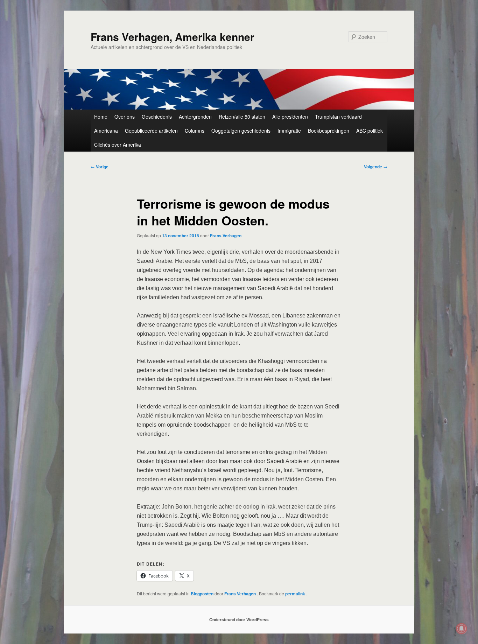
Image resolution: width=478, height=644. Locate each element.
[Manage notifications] (461, 628)
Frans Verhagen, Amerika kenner (172, 36)
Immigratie (289, 130)
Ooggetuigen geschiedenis (240, 130)
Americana (106, 130)
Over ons (124, 116)
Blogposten (202, 593)
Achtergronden (195, 116)
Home (100, 116)
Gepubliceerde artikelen (151, 130)
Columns (194, 130)
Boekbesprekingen (328, 130)
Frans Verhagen (225, 235)
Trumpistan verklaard (338, 116)
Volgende (375, 166)
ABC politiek (369, 130)
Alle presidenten (290, 116)
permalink (295, 593)
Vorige (99, 166)
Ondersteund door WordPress (239, 619)
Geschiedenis (157, 116)
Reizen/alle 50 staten (242, 116)
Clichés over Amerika (117, 144)
